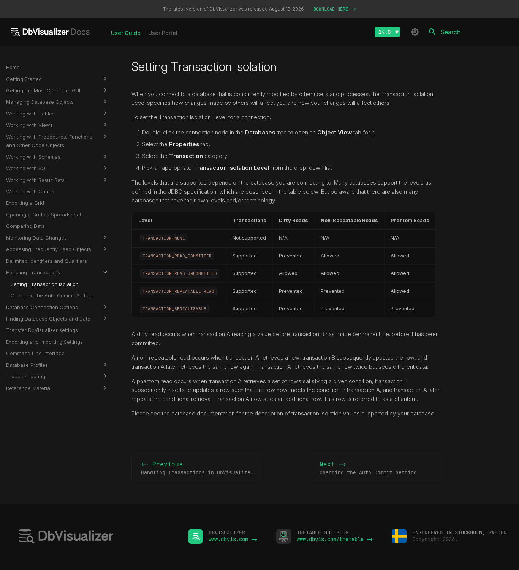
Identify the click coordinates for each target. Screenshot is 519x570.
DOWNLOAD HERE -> (334, 9)
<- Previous (202, 468)
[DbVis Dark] (414, 31)
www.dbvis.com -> (233, 539)
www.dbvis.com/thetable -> (335, 539)
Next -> (368, 468)
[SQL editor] (94, 537)
